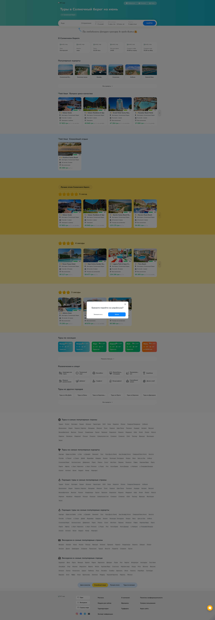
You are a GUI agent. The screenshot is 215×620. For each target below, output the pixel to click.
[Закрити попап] (125, 304)
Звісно (117, 314)
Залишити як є (98, 314)
